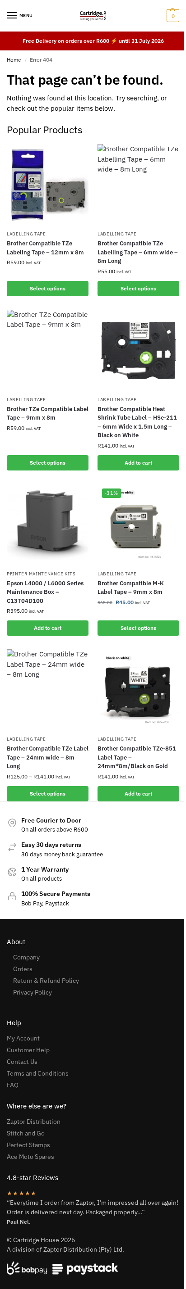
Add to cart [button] (138, 462)
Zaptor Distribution (33, 1121)
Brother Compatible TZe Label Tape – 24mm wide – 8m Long (47, 757)
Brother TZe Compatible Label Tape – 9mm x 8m (47, 413)
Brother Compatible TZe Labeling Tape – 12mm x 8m (45, 248)
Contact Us (22, 1062)
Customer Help (28, 1050)
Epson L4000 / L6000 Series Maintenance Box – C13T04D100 (45, 592)
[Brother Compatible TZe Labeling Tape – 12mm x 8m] (47, 185)
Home (14, 59)
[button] (171, 15)
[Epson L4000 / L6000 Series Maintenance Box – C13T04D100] (47, 524)
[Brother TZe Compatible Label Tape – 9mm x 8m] (47, 350)
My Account (23, 1038)
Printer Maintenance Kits (41, 574)
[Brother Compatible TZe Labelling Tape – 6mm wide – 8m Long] (138, 185)
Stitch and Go (26, 1133)
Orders (23, 969)
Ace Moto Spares (30, 1157)
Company (26, 957)
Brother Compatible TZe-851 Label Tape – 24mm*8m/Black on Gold (137, 757)
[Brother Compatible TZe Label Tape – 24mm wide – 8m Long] (47, 690)
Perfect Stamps (28, 1145)
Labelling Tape (26, 234)
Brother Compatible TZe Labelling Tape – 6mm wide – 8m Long (138, 252)
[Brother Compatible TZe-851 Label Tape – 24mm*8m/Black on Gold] (138, 690)
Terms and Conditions (38, 1073)
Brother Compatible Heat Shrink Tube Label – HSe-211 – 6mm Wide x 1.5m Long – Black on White (137, 422)
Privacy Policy (32, 992)
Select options (47, 288)
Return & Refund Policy (46, 981)
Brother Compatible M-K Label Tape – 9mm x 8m (131, 587)
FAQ (13, 1085)
